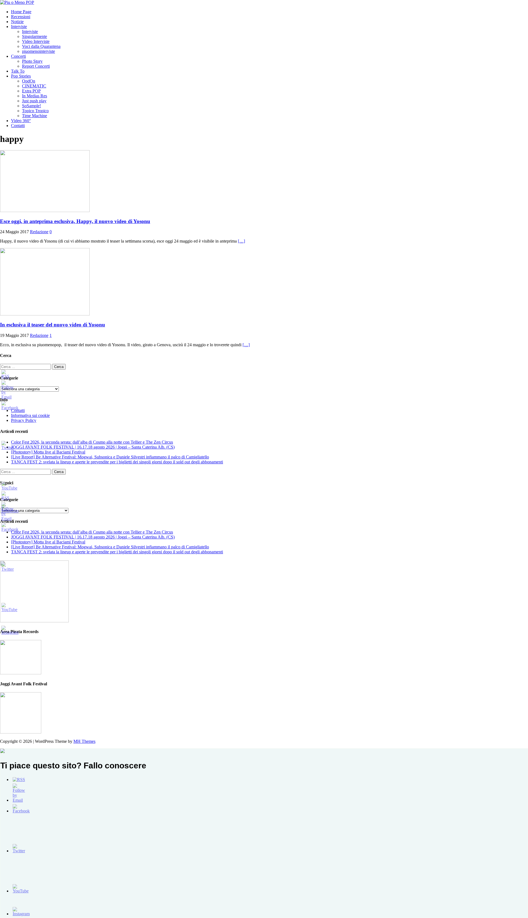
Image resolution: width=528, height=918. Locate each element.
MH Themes (84, 741)
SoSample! (31, 105)
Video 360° (21, 120)
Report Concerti (36, 66)
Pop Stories (21, 76)
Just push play (34, 100)
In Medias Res (34, 96)
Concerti (18, 56)
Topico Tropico (35, 110)
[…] (241, 241)
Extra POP (31, 91)
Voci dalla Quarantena (41, 46)
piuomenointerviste (38, 51)
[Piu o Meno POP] (17, 2)
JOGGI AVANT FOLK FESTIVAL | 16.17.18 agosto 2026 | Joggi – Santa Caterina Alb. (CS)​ (93, 447)
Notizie (17, 21)
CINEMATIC (34, 86)
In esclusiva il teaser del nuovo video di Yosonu (52, 325)
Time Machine (34, 115)
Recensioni (20, 16)
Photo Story (32, 61)
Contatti (18, 125)
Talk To (17, 71)
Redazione (39, 231)
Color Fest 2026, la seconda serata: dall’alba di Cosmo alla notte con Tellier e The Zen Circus (92, 442)
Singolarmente (34, 36)
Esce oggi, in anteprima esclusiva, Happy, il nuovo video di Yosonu (75, 221)
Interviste (19, 26)
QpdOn (28, 81)
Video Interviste (36, 41)
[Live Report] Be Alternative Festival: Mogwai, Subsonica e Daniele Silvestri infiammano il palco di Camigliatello (110, 457)
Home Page (21, 11)
